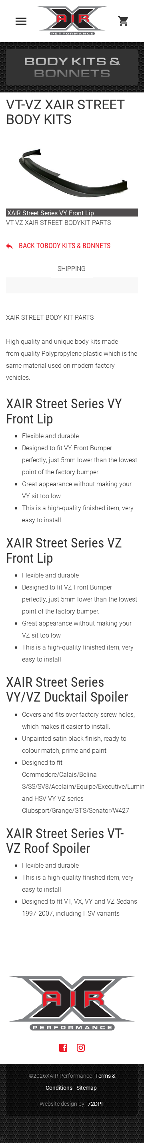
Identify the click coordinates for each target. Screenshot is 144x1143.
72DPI (95, 1103)
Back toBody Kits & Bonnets (64, 245)
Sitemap (86, 1087)
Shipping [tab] (72, 268)
